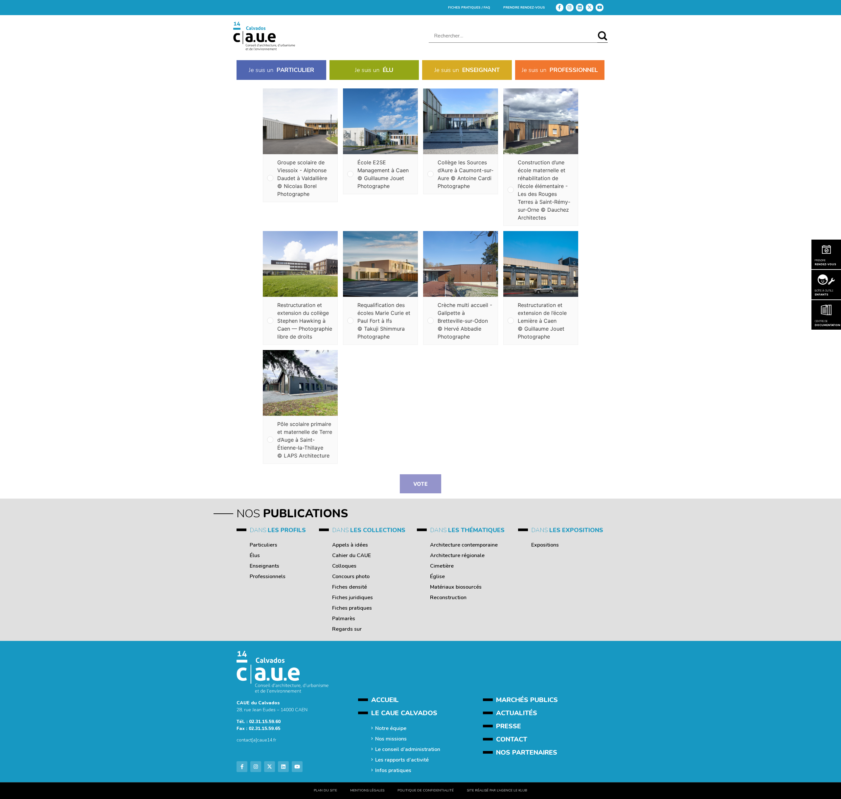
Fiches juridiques (352, 597)
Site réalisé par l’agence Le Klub (497, 790)
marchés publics (527, 699)
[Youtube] (599, 7)
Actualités (516, 713)
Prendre (825, 262)
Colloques (344, 566)
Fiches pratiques (352, 608)
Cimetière (442, 566)
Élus (255, 555)
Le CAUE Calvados (404, 713)
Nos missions (391, 738)
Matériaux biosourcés (456, 587)
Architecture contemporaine (464, 545)
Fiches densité (349, 587)
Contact (511, 739)
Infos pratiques (393, 770)
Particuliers (263, 545)
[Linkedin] (579, 7)
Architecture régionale (457, 555)
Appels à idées (350, 545)
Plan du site (325, 790)
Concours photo (351, 576)
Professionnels (267, 576)
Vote (420, 484)
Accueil (385, 699)
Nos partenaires (526, 752)
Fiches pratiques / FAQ (469, 7)
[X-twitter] (589, 7)
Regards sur (347, 629)
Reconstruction (448, 597)
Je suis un (281, 70)
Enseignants (264, 566)
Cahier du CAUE (351, 555)
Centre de (826, 323)
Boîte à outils (824, 292)
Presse (508, 726)
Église (437, 576)
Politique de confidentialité (426, 790)
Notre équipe (390, 728)
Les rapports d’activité (402, 760)
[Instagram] (569, 7)
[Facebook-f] (559, 7)
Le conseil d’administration (407, 749)
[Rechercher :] (513, 36)
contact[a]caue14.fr (256, 740)
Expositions (545, 545)
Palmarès (343, 618)
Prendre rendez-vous (524, 7)
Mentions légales (367, 790)
